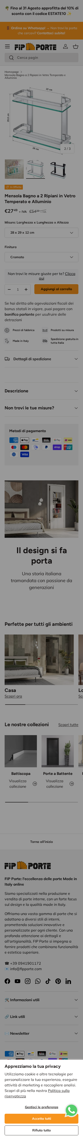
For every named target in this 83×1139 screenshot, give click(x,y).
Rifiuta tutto (41, 1130)
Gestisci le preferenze (41, 1107)
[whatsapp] (71, 1106)
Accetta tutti (41, 1118)
